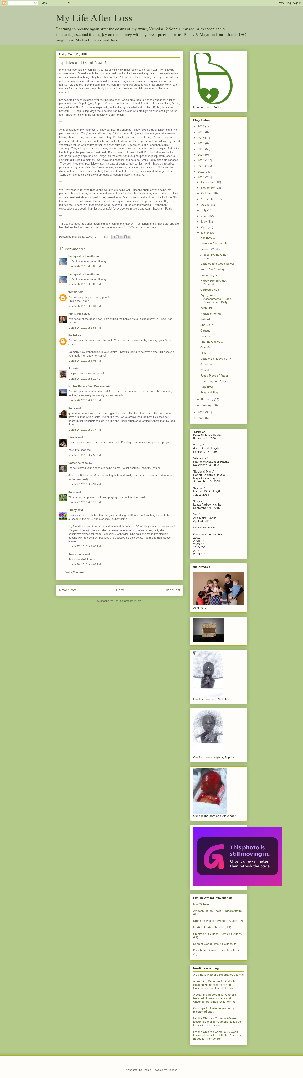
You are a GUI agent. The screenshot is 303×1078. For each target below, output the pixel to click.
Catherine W (76, 462)
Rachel (72, 335)
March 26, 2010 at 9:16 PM (84, 400)
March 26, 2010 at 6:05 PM (84, 360)
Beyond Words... (211, 249)
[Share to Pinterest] (129, 237)
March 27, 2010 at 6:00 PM (84, 546)
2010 (201, 177)
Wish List (206, 307)
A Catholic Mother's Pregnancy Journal (218, 974)
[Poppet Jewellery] (237, 885)
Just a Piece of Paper (214, 375)
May (204, 221)
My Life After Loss (94, 17)
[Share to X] (121, 237)
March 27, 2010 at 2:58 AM (84, 455)
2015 (201, 149)
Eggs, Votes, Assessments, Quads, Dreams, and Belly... (216, 299)
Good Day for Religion (214, 381)
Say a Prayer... (210, 275)
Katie (71, 492)
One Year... (207, 347)
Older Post (172, 590)
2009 (201, 412)
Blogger (172, 1069)
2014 (201, 154)
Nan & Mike (75, 313)
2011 (201, 171)
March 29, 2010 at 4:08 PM (84, 564)
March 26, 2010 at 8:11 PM (84, 378)
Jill (70, 368)
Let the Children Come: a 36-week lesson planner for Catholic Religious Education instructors (217, 1035)
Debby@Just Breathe (81, 256)
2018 (201, 132)
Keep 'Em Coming (212, 269)
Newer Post (67, 590)
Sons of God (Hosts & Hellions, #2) (215, 943)
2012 (201, 165)
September (208, 199)
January (207, 405)
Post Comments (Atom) (128, 600)
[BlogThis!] (117, 237)
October (207, 193)
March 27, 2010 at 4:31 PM (84, 484)
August (206, 204)
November (208, 187)
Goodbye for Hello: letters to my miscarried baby (214, 1010)
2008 (201, 417)
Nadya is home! (210, 313)
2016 (201, 143)
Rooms (205, 336)
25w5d (204, 370)
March (205, 233)
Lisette (72, 437)
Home (120, 590)
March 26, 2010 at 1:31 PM (84, 306)
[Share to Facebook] (125, 237)
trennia (72, 292)
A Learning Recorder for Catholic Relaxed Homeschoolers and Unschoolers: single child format (214, 998)
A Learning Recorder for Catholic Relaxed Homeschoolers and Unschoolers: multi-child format (214, 985)
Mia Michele (201, 904)
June (204, 216)
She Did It (206, 324)
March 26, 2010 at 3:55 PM (84, 327)
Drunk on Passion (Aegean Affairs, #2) (218, 920)
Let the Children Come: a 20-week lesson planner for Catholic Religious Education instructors (217, 1021)
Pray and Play (209, 392)
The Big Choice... (211, 341)
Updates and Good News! (217, 263)
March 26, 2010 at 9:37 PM (84, 429)
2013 (201, 160)
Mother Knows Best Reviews (86, 386)
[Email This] (113, 237)
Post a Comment (74, 572)
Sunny (72, 510)
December (208, 182)
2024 (201, 126)
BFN (203, 353)
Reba (71, 408)
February (207, 399)
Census (205, 330)
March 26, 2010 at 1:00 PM (84, 266)
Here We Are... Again (214, 243)
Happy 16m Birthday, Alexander (214, 282)
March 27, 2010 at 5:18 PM (84, 502)
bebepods (112, 227)
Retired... (206, 319)
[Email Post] (106, 236)
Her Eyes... (207, 237)
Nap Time (206, 387)
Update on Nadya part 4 (216, 358)
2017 (201, 137)
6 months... (207, 364)
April (204, 227)
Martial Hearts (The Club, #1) (212, 927)
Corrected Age (209, 289)
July (204, 210)
